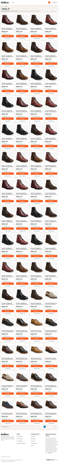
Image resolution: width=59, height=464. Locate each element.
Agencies (33, 441)
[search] (49, 2)
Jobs (32, 445)
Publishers (33, 438)
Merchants (33, 436)
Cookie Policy (20, 441)
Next (55, 426)
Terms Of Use (19, 436)
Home (2, 6)
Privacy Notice (20, 438)
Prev (39, 426)
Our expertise (34, 443)
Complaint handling (21, 443)
